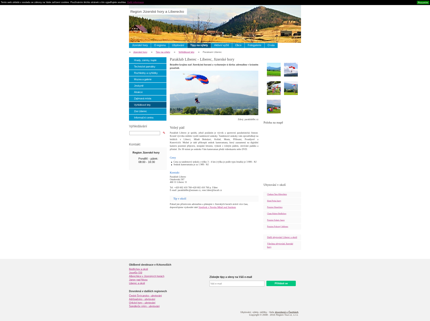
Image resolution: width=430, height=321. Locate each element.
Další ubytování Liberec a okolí (282, 237)
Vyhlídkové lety (186, 52)
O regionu (160, 45)
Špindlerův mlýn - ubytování (144, 306)
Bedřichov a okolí (138, 269)
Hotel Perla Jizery (274, 201)
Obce (238, 45)
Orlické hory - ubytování (142, 302)
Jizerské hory (140, 45)
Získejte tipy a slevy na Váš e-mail (230, 277)
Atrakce (138, 92)
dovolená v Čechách (286, 312)
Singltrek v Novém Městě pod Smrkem (217, 207)
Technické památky (144, 66)
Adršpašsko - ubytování (142, 299)
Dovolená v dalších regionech (148, 291)
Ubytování (178, 45)
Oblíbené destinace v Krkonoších (150, 264)
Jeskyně (138, 85)
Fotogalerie (254, 45)
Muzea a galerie (143, 79)
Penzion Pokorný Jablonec (277, 226)
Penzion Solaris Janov (276, 220)
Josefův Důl (135, 272)
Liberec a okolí (137, 283)
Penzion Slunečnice (275, 207)
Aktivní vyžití (221, 45)
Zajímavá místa (142, 98)
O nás (271, 45)
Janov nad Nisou (138, 279)
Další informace (135, 2)
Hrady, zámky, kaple (145, 60)
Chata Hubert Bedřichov (276, 213)
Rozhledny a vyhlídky (146, 72)
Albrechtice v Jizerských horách (146, 276)
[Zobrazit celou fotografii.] (277, 70)
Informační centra (143, 117)
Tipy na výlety (199, 45)
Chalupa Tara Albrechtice (277, 194)
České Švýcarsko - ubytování (145, 295)
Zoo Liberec (140, 111)
